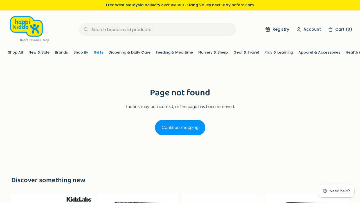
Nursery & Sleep (213, 52)
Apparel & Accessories (319, 52)
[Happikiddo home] (29, 29)
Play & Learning (278, 52)
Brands (61, 52)
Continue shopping (180, 127)
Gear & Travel (246, 52)
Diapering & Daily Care (129, 52)
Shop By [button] (80, 52)
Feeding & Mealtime (174, 52)
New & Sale (39, 52)
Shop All (15, 52)
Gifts (98, 52)
